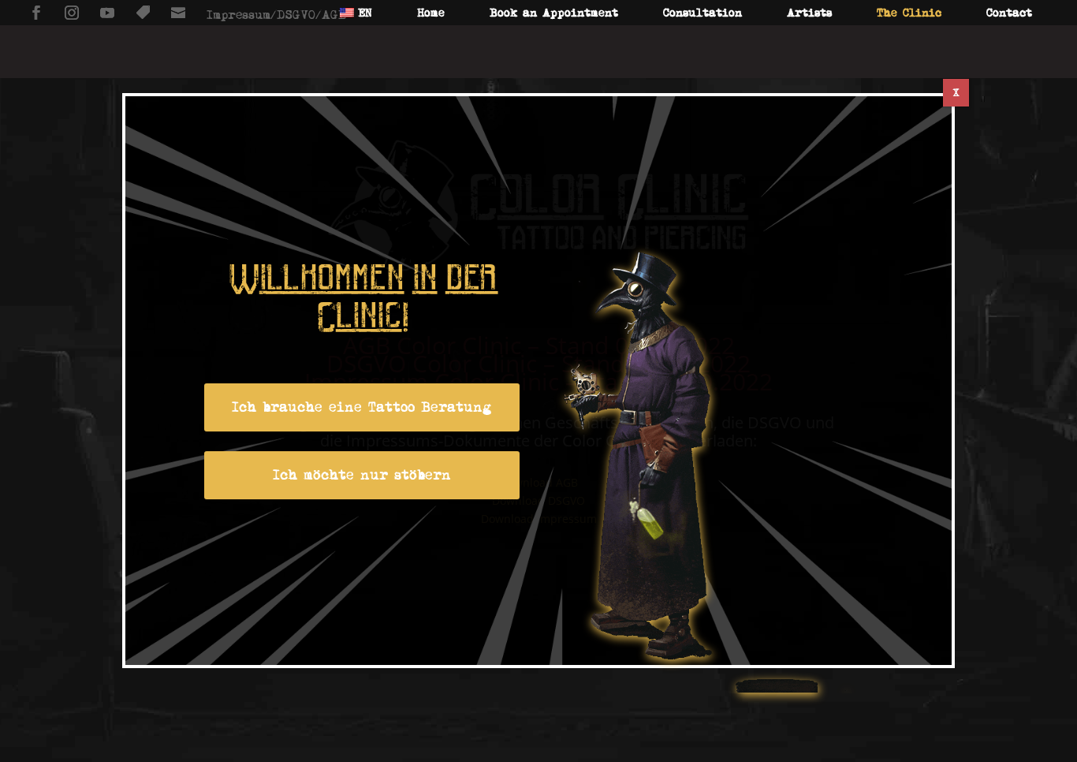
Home (431, 13)
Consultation (702, 13)
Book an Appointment (554, 13)
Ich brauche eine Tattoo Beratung (362, 407)
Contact (1009, 13)
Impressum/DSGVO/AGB (276, 15)
